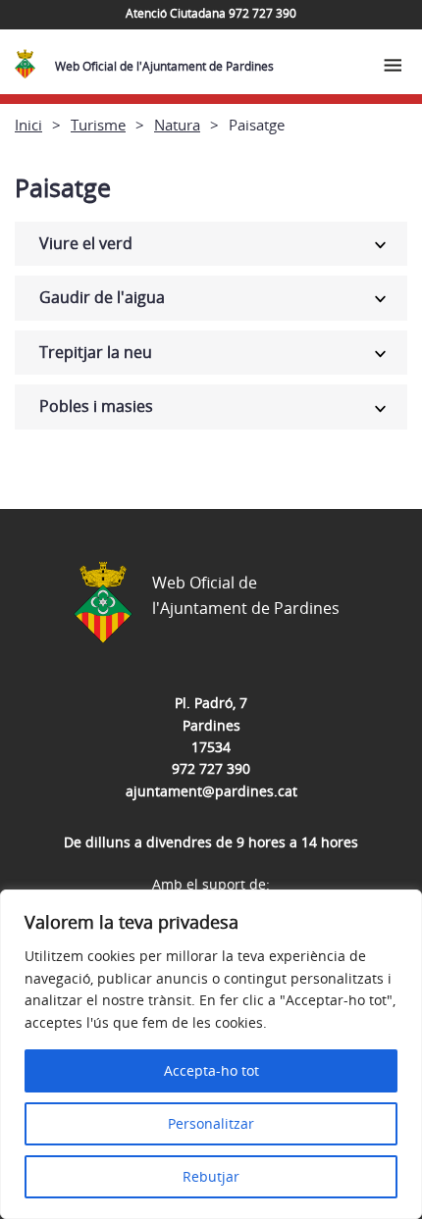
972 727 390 (211, 768)
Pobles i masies (96, 406)
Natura (177, 124)
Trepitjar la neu (95, 352)
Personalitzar (211, 1123)
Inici (28, 124)
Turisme (98, 124)
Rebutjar (211, 1176)
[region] (211, 1054)
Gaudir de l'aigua (102, 297)
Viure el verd (85, 243)
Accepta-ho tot (211, 1070)
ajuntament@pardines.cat (211, 791)
